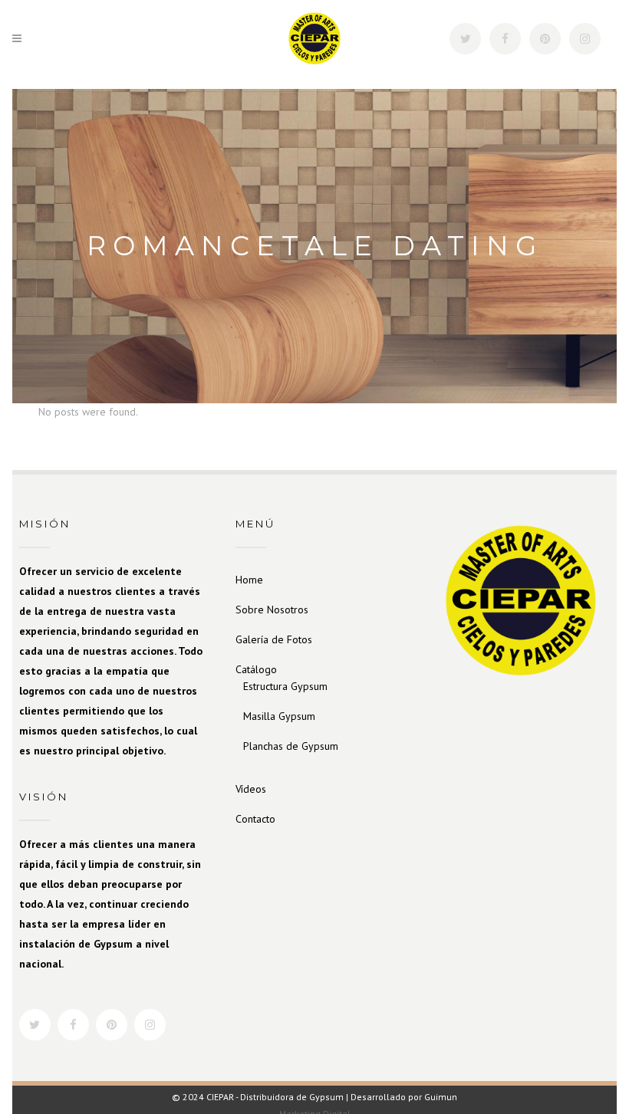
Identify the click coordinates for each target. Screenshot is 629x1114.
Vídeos (250, 789)
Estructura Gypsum (285, 686)
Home (249, 580)
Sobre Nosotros (271, 609)
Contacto (255, 819)
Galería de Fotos (273, 639)
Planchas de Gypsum (290, 746)
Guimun (440, 1096)
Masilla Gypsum (279, 716)
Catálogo (256, 669)
